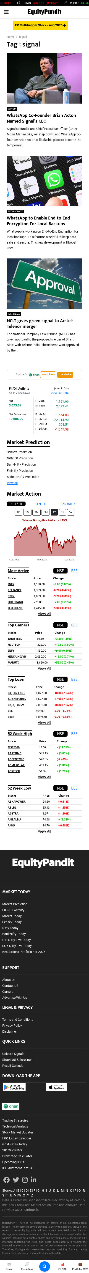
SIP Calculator (12, 1150)
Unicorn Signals (13, 1054)
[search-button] (44, 1266)
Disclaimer (9, 1031)
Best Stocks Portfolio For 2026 (23, 952)
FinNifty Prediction (20, 470)
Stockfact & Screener (17, 1060)
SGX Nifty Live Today (17, 946)
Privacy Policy (12, 1025)
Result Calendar (13, 1065)
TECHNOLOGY (15, 211)
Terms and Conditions (17, 1019)
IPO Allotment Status (17, 1168)
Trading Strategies (15, 1120)
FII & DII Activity (13, 910)
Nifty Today (10, 928)
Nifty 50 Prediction (20, 458)
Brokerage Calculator (17, 1156)
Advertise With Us (14, 997)
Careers (7, 991)
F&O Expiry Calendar (16, 1138)
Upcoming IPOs (13, 1162)
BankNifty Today (14, 934)
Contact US (10, 986)
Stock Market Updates (18, 1132)
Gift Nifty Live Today (16, 940)
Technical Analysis (15, 1126)
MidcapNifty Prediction (23, 477)
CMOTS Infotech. (27, 1210)
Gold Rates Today (14, 1144)
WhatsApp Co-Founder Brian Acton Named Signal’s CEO (41, 118)
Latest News (14, 314)
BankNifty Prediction (21, 464)
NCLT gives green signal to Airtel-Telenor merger (40, 323)
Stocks (7, 1190)
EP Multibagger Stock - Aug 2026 (39, 25)
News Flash (48, 374)
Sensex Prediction (19, 452)
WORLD (12, 108)
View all (12, 483)
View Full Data (60, 393)
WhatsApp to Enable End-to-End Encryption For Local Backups (38, 221)
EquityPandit (44, 12)
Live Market (65, 374)
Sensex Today (12, 922)
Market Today (12, 916)
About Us (8, 980)
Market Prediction (14, 904)
